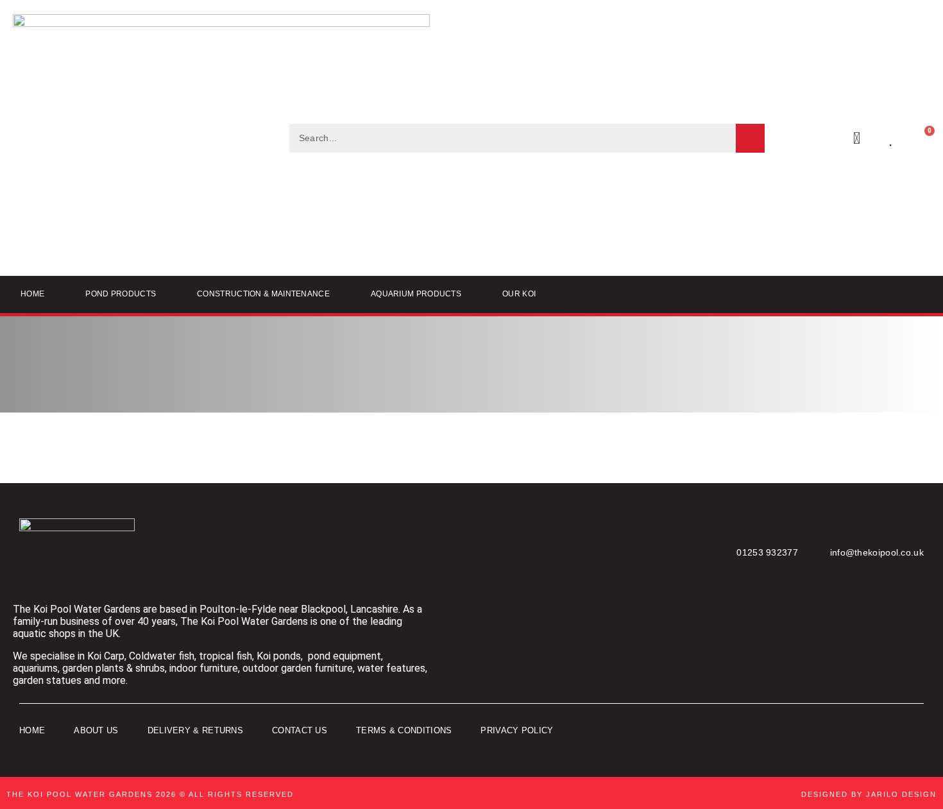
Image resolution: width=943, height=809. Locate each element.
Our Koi (519, 293)
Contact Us (299, 730)
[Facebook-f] (868, 731)
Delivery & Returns (195, 730)
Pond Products (120, 293)
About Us (96, 730)
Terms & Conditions (404, 730)
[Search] (750, 138)
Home (32, 293)
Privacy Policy (516, 730)
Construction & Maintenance (263, 293)
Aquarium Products (416, 293)
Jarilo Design (901, 794)
